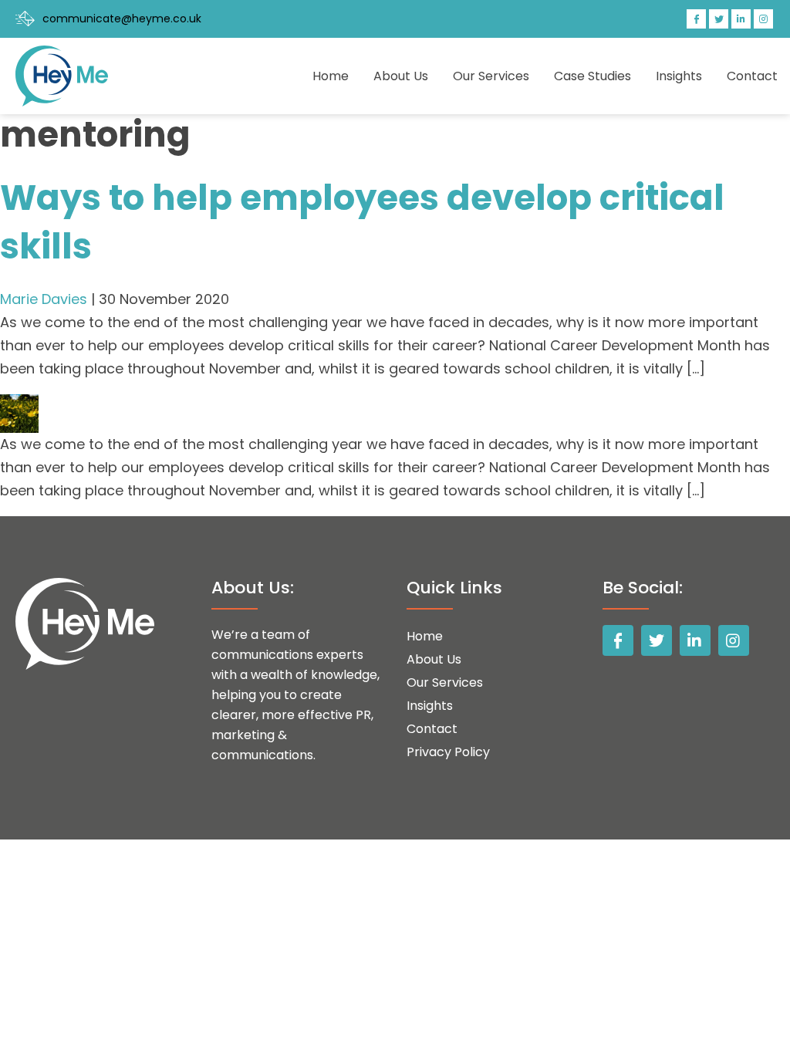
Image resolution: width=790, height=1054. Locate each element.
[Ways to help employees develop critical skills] (19, 405)
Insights (679, 76)
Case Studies (592, 76)
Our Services (491, 76)
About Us (400, 76)
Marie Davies (43, 299)
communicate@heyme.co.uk (121, 18)
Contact (752, 76)
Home (330, 76)
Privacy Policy (448, 752)
